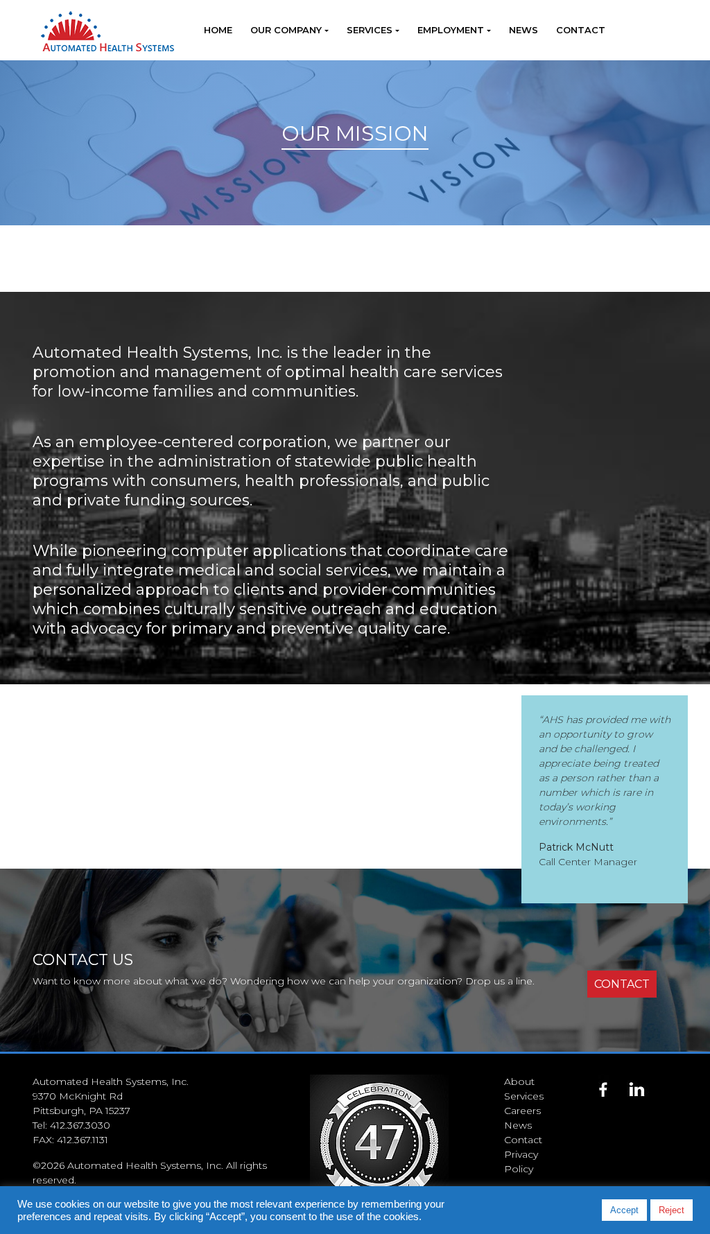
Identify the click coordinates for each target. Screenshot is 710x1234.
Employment (450, 29)
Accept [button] (624, 1210)
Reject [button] (671, 1210)
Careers (522, 1110)
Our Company (286, 29)
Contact (580, 29)
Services (369, 29)
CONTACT (622, 984)
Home (218, 29)
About (519, 1081)
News (523, 29)
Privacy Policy (521, 1161)
